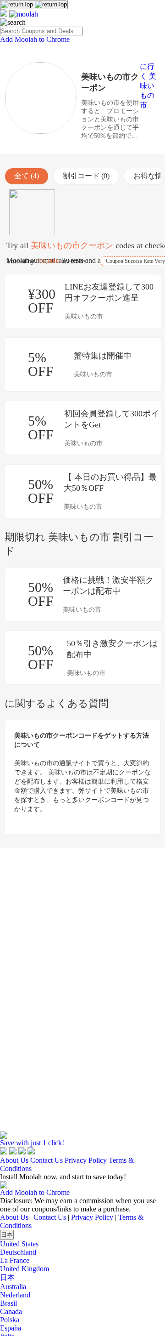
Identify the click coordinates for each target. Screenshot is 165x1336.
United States (19, 1244)
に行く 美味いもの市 (148, 86)
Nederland (15, 1295)
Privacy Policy (86, 1160)
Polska (9, 1320)
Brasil (8, 1303)
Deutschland (18, 1252)
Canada (11, 1311)
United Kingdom (24, 1269)
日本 (7, 1234)
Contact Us (46, 1160)
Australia (13, 1287)
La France (14, 1260)
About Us (14, 1160)
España (10, 1328)
